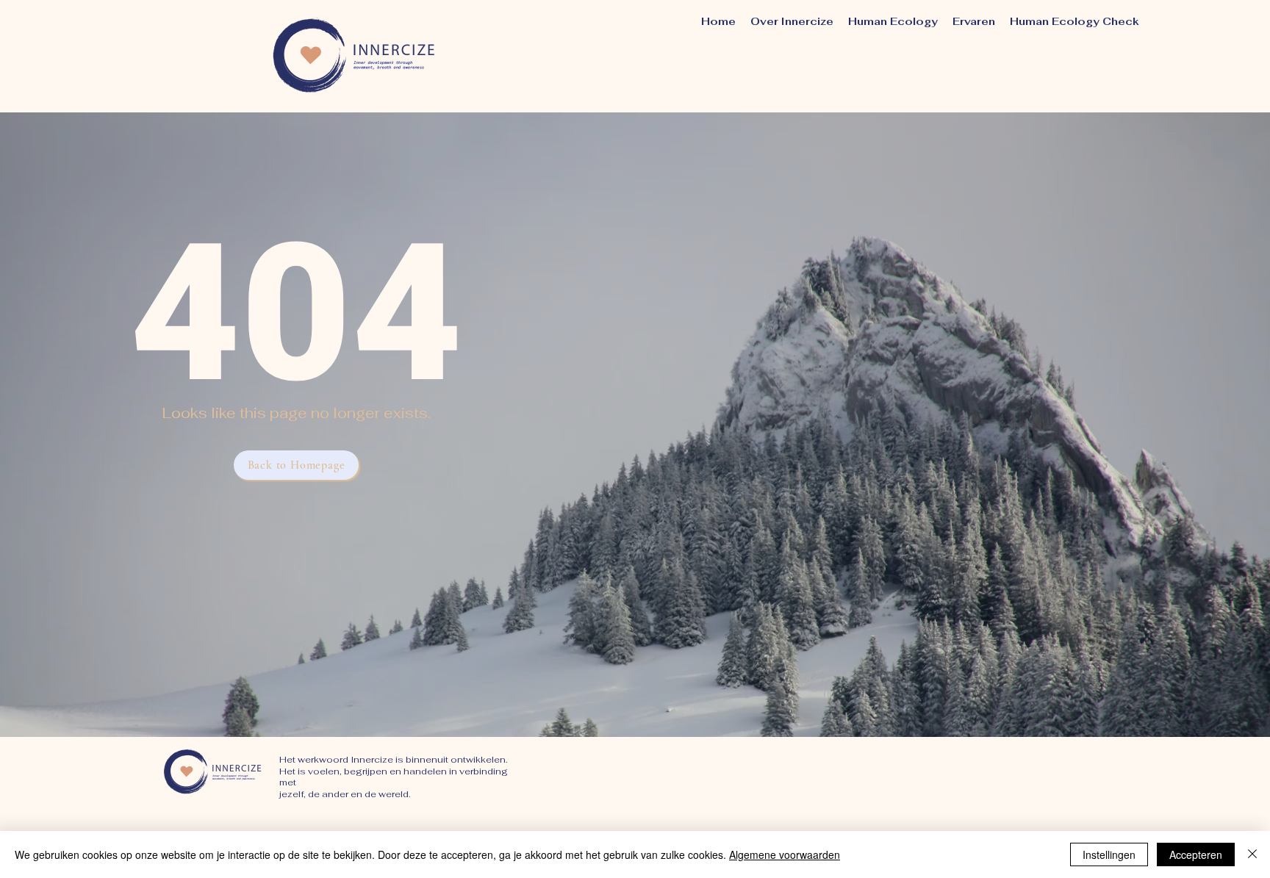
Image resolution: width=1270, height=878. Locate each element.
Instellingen (1109, 854)
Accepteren (1195, 854)
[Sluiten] (1252, 854)
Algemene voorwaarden (784, 854)
